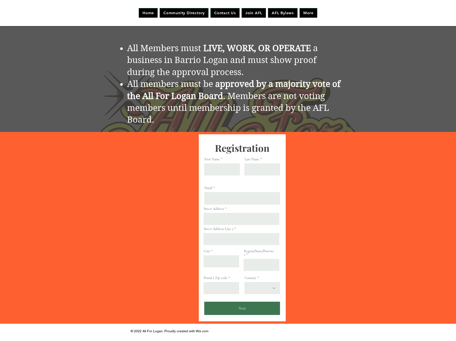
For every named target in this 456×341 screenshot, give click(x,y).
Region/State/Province (259, 252)
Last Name (252, 159)
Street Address (214, 209)
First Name (212, 159)
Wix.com (202, 331)
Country (250, 278)
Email (208, 188)
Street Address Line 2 (218, 229)
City (207, 251)
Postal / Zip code (216, 278)
